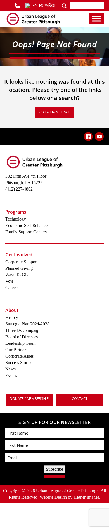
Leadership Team (20, 343)
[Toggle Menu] (96, 18)
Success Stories (18, 362)
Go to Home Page (55, 111)
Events (11, 375)
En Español (44, 5)
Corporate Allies (19, 356)
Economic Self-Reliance (26, 225)
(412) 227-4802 (19, 189)
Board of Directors (21, 336)
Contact (79, 398)
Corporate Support (21, 261)
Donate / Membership (29, 398)
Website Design (53, 497)
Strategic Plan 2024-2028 (27, 324)
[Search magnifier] (64, 5)
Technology (15, 219)
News (10, 369)
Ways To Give (17, 274)
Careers (11, 287)
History (11, 317)
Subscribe (54, 469)
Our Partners (16, 349)
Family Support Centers (26, 231)
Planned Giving (19, 268)
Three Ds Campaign (23, 330)
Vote (9, 281)
